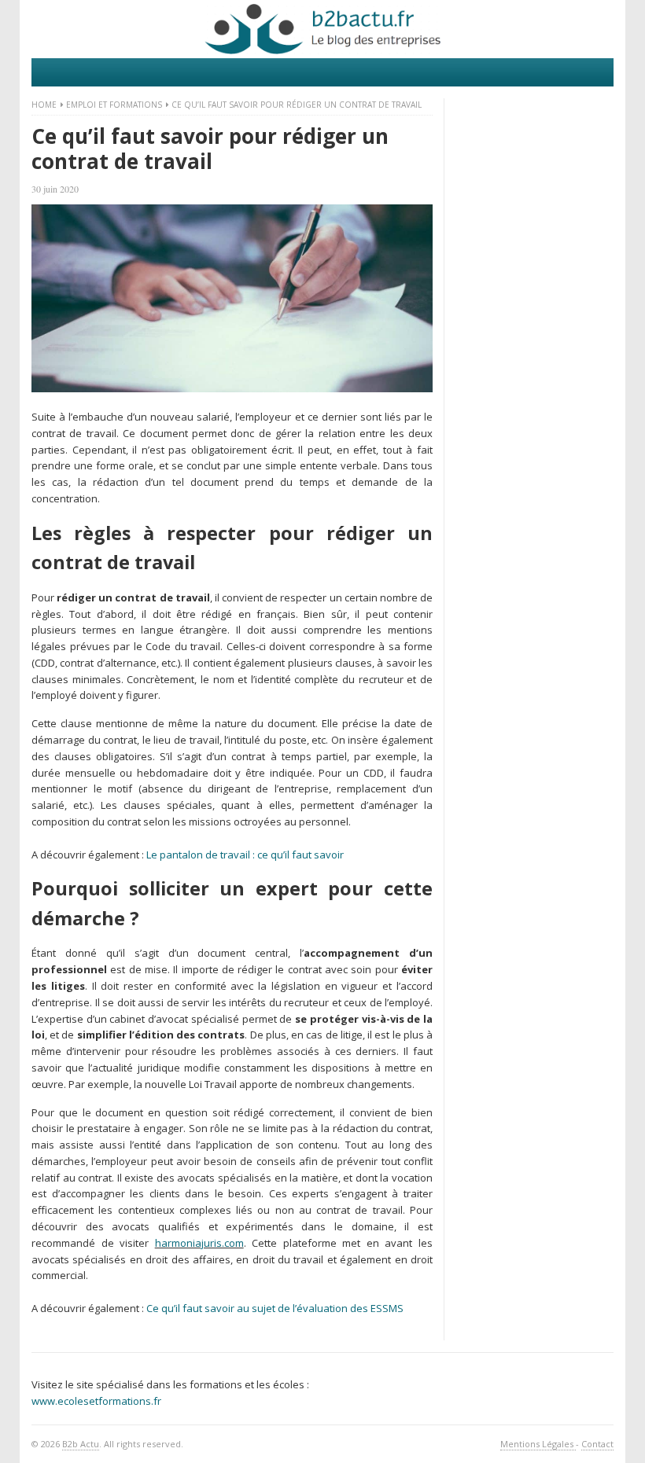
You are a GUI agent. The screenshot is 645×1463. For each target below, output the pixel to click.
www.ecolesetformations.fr (96, 1401)
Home (44, 104)
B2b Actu (80, 1444)
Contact (597, 1444)
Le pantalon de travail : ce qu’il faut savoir (245, 854)
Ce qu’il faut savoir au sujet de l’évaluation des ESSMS (275, 1308)
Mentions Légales (538, 1444)
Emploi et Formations (114, 104)
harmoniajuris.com (199, 1243)
